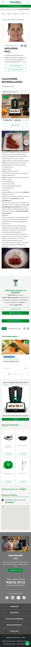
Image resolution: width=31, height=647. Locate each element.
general (14, 9)
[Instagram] (18, 598)
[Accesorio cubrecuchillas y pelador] (8, 437)
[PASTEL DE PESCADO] (15, 348)
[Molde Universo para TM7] (8, 465)
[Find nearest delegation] (3, 2)
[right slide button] (27, 374)
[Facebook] (7, 598)
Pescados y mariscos (9, 356)
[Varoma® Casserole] (23, 437)
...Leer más (23, 62)
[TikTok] (24, 598)
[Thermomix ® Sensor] (23, 465)
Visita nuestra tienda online (14, 6)
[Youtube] (13, 598)
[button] (28, 2)
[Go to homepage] (15, 2)
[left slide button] (3, 374)
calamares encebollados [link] (23, 9)
